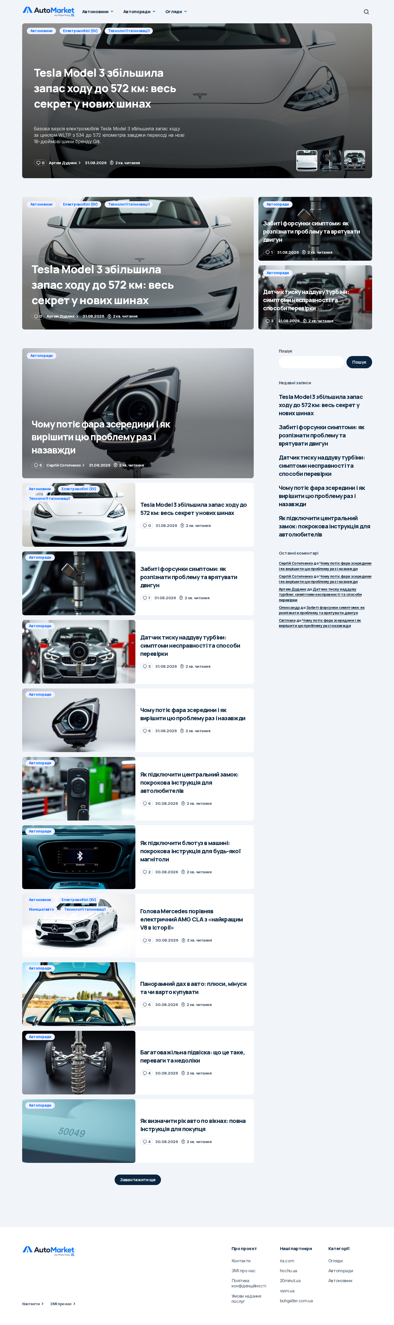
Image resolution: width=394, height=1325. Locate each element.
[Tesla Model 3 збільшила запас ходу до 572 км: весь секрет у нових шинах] (138, 263)
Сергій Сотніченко (296, 563)
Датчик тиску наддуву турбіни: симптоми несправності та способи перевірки (322, 465)
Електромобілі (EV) (80, 204)
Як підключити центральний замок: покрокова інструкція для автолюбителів (324, 526)
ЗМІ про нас (60, 1303)
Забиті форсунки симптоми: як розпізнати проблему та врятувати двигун (322, 435)
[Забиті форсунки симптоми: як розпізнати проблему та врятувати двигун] (197, 100)
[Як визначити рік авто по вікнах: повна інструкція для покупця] (79, 1131)
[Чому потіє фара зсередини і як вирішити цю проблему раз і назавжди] (138, 413)
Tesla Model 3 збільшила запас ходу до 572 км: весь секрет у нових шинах (321, 405)
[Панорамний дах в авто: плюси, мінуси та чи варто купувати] (79, 994)
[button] (366, 11)
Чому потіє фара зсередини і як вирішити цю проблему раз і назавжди (322, 496)
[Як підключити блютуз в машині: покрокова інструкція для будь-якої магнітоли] (79, 857)
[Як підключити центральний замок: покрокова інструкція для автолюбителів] (79, 789)
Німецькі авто (41, 909)
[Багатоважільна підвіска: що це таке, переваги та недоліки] (79, 1063)
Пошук (286, 351)
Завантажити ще (138, 1180)
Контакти (31, 1303)
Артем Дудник (293, 589)
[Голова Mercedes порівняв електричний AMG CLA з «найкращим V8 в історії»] (79, 926)
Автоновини (41, 204)
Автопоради (41, 30)
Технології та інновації (128, 204)
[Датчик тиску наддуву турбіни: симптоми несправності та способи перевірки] (315, 297)
